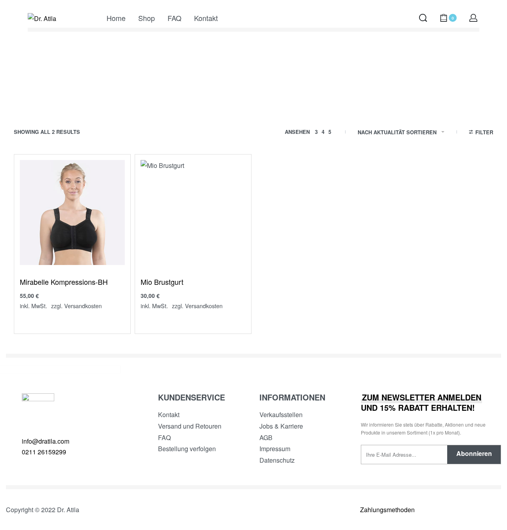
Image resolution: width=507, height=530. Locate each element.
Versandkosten (83, 305)
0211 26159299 (44, 451)
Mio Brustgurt (162, 281)
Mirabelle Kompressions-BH (64, 281)
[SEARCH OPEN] (423, 17)
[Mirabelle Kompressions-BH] (72, 212)
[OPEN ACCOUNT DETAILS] (473, 17)
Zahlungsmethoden (387, 509)
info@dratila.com (45, 441)
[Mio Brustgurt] (193, 212)
